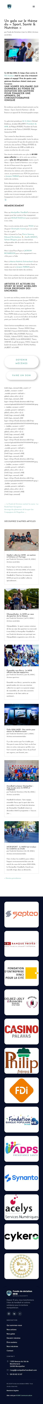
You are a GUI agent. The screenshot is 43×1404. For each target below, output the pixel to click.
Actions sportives (13, 677)
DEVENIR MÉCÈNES (21, 362)
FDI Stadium (9, 76)
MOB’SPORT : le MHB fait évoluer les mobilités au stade (21, 848)
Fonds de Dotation (14, 32)
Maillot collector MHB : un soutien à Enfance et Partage (21, 556)
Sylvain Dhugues (10, 240)
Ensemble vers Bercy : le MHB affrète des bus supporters (19, 671)
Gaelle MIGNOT (31, 237)
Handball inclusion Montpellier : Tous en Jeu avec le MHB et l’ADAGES (20, 788)
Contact (10, 1351)
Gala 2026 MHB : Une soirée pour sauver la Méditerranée (21, 730)
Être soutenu (12, 1342)
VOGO (30, 226)
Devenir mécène (13, 1338)
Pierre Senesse (28, 234)
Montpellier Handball (19, 212)
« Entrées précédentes (12, 878)
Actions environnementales (16, 736)
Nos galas (11, 1334)
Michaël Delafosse (18, 218)
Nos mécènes (12, 1346)
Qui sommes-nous (14, 1325)
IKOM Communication (24, 1395)
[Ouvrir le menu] (33, 6)
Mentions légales (13, 1390)
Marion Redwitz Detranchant (21, 262)
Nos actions (11, 1329)
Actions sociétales (13, 562)
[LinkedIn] (14, 1313)
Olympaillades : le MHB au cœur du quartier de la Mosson (20, 615)
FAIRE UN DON (21, 376)
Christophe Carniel (18, 229)
